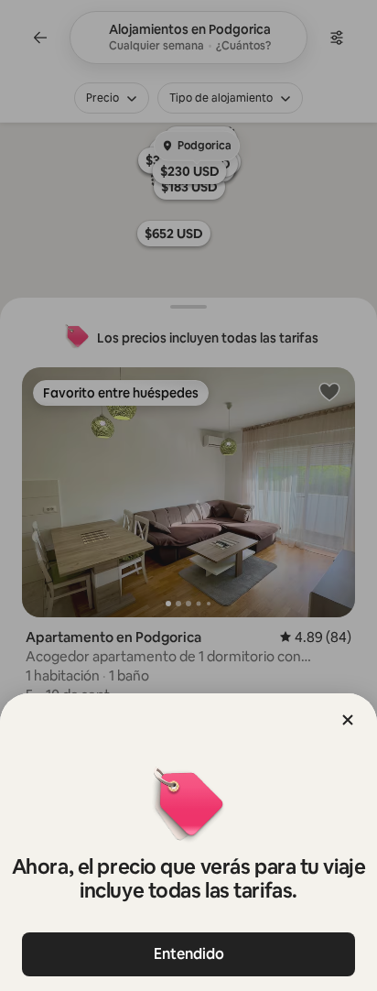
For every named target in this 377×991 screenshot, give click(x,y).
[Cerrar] (347, 720)
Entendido (189, 954)
